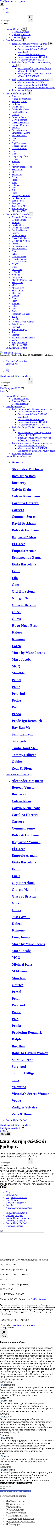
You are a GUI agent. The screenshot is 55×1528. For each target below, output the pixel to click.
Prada (16, 714)
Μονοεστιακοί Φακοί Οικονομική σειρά (36, 451)
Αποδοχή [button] (25, 1320)
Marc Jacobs (21, 659)
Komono (18, 639)
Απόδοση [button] (4, 1398)
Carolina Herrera (25, 503)
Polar (16, 687)
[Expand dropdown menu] (24, 396)
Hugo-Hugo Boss (24, 625)
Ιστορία (9, 1205)
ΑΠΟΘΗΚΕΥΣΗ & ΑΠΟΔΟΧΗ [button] (16, 1483)
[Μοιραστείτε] (7, 1486)
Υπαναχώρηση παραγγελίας (19, 1208)
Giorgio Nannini (24, 598)
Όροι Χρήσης (12, 1200)
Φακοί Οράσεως (13, 406)
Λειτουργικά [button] (6, 1382)
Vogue (16, 1100)
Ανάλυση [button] (4, 1414)
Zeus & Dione (22, 768)
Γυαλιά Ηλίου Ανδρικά (16, 456)
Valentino (19, 1087)
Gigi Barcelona (23, 591)
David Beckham (24, 523)
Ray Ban (18, 1046)
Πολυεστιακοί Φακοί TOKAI (31, 411)
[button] (15, 1491)
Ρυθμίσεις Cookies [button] (9, 1320)
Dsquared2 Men (24, 537)
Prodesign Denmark (27, 721)
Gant (15, 585)
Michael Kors (22, 964)
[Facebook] (2, 1187)
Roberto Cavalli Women (30, 1053)
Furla (16, 876)
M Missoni (20, 971)
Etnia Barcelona (24, 564)
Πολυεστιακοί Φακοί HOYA (31, 424)
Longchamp (21, 937)
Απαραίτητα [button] (5, 1467)
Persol (16, 680)
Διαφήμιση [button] (5, 1435)
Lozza (16, 646)
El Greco (18, 544)
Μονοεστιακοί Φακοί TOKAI (31, 445)
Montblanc (20, 673)
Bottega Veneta (23, 787)
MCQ (16, 666)
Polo (15, 707)
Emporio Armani (25, 551)
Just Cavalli (21, 917)
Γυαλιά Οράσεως (14, 396)
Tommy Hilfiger (24, 755)
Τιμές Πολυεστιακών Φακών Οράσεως (30, 409)
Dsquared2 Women (26, 842)
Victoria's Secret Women (30, 1094)
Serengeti (19, 741)
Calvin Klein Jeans (26, 496)
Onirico (17, 985)
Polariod (18, 693)
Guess (16, 619)
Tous (15, 1080)
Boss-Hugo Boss (23, 476)
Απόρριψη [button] (5, 1325)
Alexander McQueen (27, 469)
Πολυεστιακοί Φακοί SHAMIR (32, 422)
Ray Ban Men (22, 727)
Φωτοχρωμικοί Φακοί (22, 453)
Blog (8, 1192)
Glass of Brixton (24, 605)
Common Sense (23, 516)
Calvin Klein (21, 489)
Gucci (16, 612)
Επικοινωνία (11, 364)
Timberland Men (25, 748)
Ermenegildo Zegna (27, 557)
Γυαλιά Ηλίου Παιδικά (16, 1120)
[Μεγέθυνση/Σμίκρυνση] (1, 1486)
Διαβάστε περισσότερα (24, 1325)
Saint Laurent (22, 734)
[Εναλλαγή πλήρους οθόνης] (4, 1486)
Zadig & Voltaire (24, 1107)
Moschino (19, 978)
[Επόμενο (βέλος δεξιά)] (4, 1488)
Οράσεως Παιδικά (20, 404)
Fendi (16, 571)
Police (16, 700)
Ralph (16, 1039)
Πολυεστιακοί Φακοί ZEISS (31, 419)
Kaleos (17, 632)
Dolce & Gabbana (25, 530)
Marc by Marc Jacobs (28, 653)
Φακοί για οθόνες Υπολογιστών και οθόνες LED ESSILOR (34, 439)
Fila (15, 578)
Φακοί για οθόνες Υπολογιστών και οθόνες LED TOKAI (34, 433)
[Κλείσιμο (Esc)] (10, 1486)
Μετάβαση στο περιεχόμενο (13, 1)
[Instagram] (5, 1187)
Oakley (17, 761)
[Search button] (30, 381)
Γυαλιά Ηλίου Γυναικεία (17, 774)
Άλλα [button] (2, 1453)
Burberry (19, 483)
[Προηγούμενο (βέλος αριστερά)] (1, 1488)
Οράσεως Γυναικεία (21, 401)
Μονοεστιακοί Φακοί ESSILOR (33, 448)
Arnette (17, 462)
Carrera (18, 510)
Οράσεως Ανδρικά (20, 398)
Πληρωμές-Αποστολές (16, 361)
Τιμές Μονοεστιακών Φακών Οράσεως (30, 443)
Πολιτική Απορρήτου (16, 1202)
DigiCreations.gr (38, 1299)
